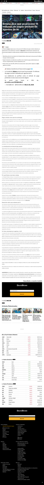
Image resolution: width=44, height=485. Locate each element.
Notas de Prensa (28, 10)
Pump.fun (10, 386)
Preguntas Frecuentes (22, 470)
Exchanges (5, 433)
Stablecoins (10, 13)
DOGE (18, 3)
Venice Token (14, 379)
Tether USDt (9, 337)
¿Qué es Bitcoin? (21, 474)
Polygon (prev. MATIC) (13, 388)
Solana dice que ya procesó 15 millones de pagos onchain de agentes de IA (20, 26)
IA (19, 10)
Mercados (4, 444)
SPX (3, 390)
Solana (8, 13)
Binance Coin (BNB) (22, 459)
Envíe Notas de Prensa (22, 429)
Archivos (9, 12)
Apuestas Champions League (8, 426)
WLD (3, 400)
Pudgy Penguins (12, 402)
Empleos (19, 435)
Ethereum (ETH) (21, 449)
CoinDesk (14, 195)
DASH (3, 361)
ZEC (9, 3)
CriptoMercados (6, 10)
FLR (3, 363)
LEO (35, 3)
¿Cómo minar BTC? (21, 475)
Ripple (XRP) (20, 450)
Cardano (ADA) (21, 456)
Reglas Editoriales (21, 432)
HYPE (2, 3)
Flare (13, 363)
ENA (3, 404)
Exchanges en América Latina (23, 469)
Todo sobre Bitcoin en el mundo (8, 469)
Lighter (13, 371)
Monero (13, 367)
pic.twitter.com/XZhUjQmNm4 (14, 82)
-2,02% (6, 3)
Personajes (5, 468)
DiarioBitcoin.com (39, 356)
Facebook (20, 437)
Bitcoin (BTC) (21, 448)
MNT (3, 365)
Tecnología (5, 446)
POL (3, 388)
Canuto (7, 47)
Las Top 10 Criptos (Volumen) (10, 334)
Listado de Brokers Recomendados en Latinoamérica (27, 468)
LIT (2, 371)
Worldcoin (10, 400)
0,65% (39, 3)
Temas (33, 10)
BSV (3, 392)
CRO (3, 396)
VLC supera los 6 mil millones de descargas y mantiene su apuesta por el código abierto (27, 318)
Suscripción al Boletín (7, 470)
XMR (27, 3)
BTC (3, 339)
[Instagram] (6, 40)
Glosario (4, 435)
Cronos (10, 396)
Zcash (8, 352)
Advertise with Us (21, 428)
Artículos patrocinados (7, 449)
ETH (3, 341)
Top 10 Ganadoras (21, 444)
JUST (13, 375)
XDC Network (14, 377)
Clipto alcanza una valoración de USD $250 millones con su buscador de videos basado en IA (6, 318)
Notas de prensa (6, 448)
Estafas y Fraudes (21, 471)
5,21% (32, 3)
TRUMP (3, 398)
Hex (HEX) (20, 457)
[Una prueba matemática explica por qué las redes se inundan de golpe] (17, 311)
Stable (13, 373)
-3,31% (14, 3)
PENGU (3, 402)
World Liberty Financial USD (12, 348)
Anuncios (19, 427)
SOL (3, 344)
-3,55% (24, 3)
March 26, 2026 (29, 84)
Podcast (5, 436)
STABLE (3, 373)
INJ (2, 394)
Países (4, 443)
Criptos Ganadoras (7, 359)
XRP (3, 346)
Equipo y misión (21, 433)
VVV (3, 379)
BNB (3, 350)
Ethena (10, 404)
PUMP (3, 386)
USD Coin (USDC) (21, 452)
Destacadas (5, 466)
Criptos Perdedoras (8, 384)
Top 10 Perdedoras (22, 445)
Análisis (22, 10)
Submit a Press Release (22, 431)
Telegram (20, 438)
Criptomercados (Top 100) (23, 443)
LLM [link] (37, 63)
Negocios (4, 445)
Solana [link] (8, 48)
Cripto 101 (19, 473)
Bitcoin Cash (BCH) (22, 453)
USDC (3, 343)
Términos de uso (21, 478)
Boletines (4, 471)
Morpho (13, 369)
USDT (3, 337)
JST (3, 375)
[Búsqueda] (3, 1)
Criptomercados (6, 427)
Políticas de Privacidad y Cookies (24, 479)
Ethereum (16, 10)
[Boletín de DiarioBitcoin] (10, 40)
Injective (10, 394)
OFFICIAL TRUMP (12, 398)
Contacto (4, 12)
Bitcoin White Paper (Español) (23, 477)
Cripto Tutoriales (6, 434)
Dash (13, 361)
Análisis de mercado (6, 464)
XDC (3, 377)
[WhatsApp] (3, 40)
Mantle (13, 365)
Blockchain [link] (23, 50)
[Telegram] (9, 40)
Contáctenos (20, 426)
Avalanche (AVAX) (21, 458)
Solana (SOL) (21, 454)
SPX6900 (10, 390)
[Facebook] (4, 40)
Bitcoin (11, 10)
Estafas (4, 430)
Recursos (38, 10)
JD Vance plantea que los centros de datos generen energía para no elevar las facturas (37, 318)
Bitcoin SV (11, 392)
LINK (43, 3)
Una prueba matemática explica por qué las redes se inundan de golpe (16, 317)
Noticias (4, 429)
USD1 (3, 348)
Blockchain (3, 13)
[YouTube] (7, 40)
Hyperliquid (9, 354)
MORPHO (4, 369)
